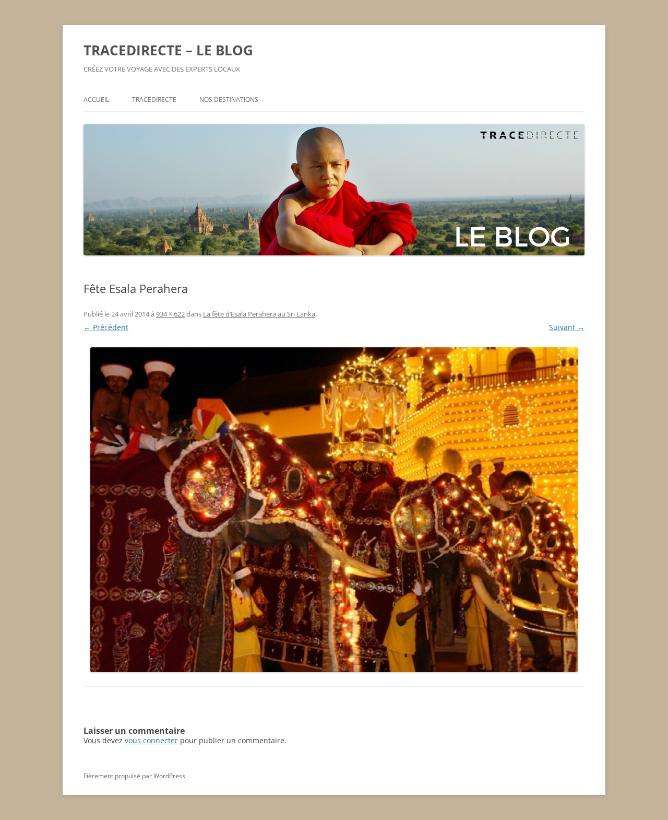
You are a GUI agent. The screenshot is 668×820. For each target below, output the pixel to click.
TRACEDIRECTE (154, 99)
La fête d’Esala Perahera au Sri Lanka (259, 314)
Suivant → (566, 327)
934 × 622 (170, 314)
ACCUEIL (96, 99)
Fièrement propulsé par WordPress (134, 775)
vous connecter (151, 740)
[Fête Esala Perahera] (334, 509)
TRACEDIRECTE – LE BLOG (168, 50)
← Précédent (106, 327)
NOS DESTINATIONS (228, 99)
